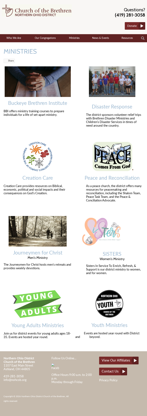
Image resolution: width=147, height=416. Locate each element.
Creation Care (37, 178)
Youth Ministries (109, 325)
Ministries (74, 38)
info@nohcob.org (15, 379)
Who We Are (13, 38)
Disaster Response (112, 106)
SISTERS (112, 254)
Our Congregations (45, 38)
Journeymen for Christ (37, 252)
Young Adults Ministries (37, 325)
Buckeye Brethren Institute (37, 103)
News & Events (100, 38)
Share (11, 61)
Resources (127, 38)
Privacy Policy (108, 380)
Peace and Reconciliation (112, 178)
